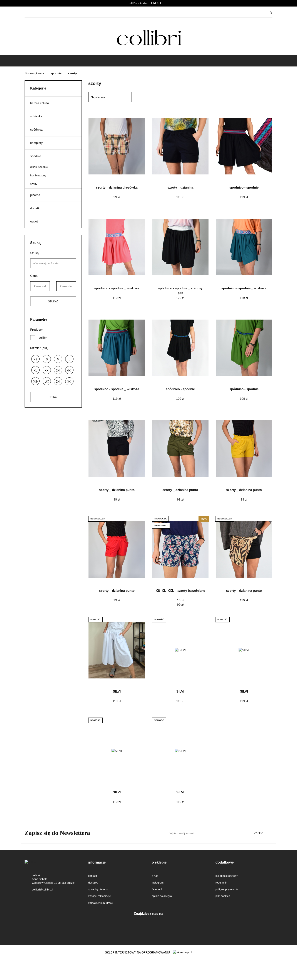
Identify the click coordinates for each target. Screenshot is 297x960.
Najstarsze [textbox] (98, 97)
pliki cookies (222, 896)
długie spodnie (39, 167)
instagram (158, 882)
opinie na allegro (162, 896)
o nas (155, 875)
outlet (34, 221)
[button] (116, 862)
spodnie (35, 156)
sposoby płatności (99, 889)
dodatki (35, 208)
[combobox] (110, 97)
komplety (36, 142)
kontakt (92, 875)
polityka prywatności (227, 889)
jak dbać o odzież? (226, 875)
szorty (33, 184)
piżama (35, 195)
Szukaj (53, 301)
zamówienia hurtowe (100, 903)
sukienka (36, 116)
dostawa (93, 882)
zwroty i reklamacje (99, 896)
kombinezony (38, 175)
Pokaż (53, 397)
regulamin (221, 882)
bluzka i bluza (39, 103)
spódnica (36, 129)
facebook (157, 889)
